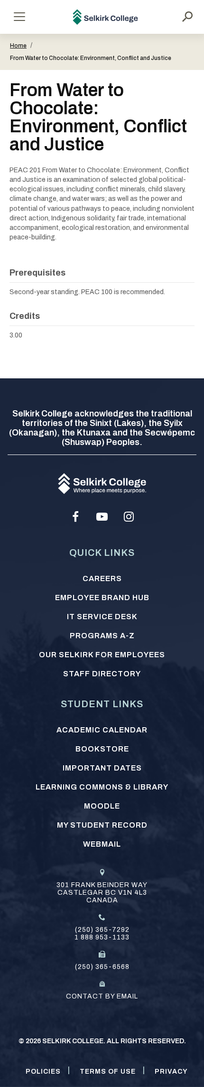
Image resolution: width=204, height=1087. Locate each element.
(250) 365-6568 (102, 966)
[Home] (105, 17)
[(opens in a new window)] (75, 517)
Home (18, 45)
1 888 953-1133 (102, 937)
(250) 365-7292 (102, 929)
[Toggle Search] (187, 16)
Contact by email (102, 996)
